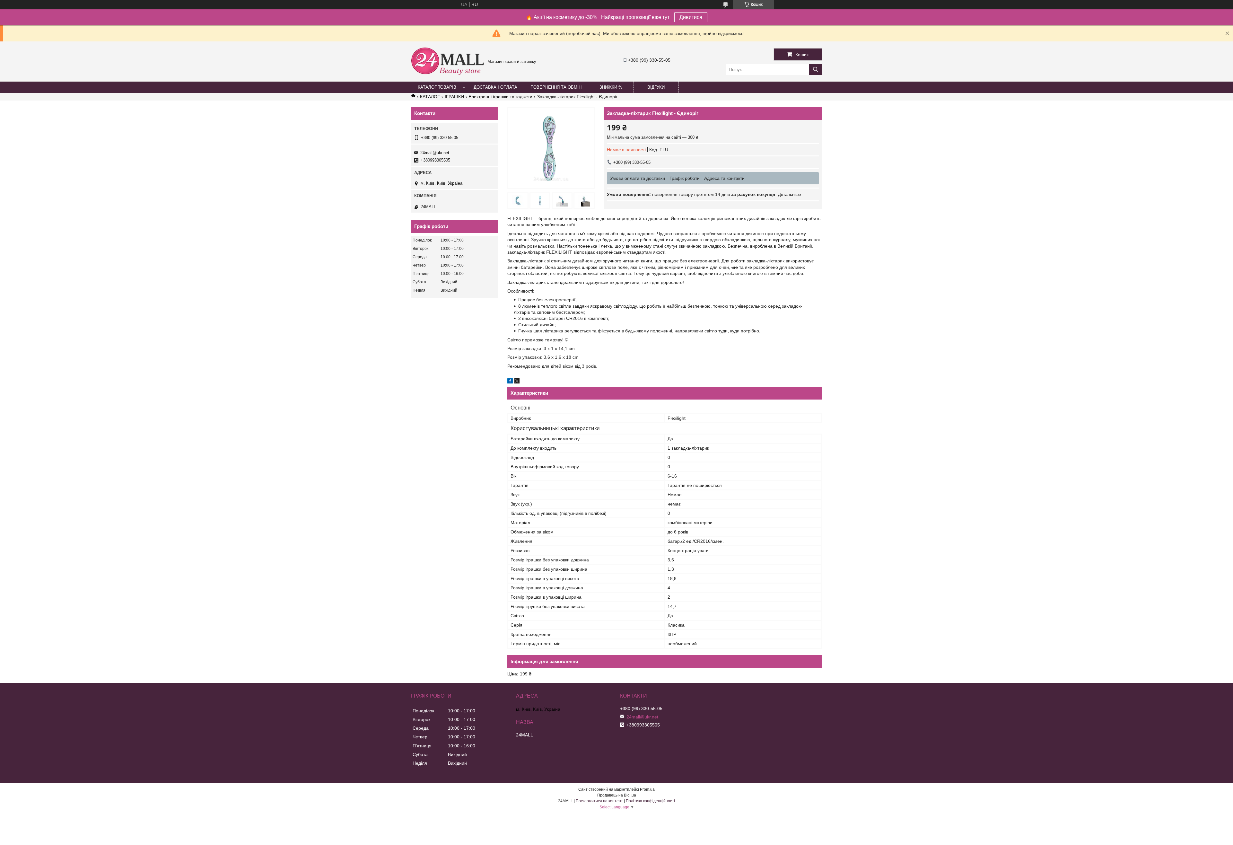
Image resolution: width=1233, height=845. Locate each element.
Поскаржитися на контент (599, 801)
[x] (517, 381)
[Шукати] (815, 69)
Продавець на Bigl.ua (616, 795)
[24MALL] (447, 74)
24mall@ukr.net (434, 152)
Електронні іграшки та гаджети (500, 96)
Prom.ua (647, 789)
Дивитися (690, 17)
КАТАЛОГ (430, 96)
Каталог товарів (437, 87)
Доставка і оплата (495, 87)
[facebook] (510, 381)
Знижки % (610, 87)
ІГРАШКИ (454, 96)
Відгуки (656, 87)
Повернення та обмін (556, 87)
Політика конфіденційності (650, 801)
